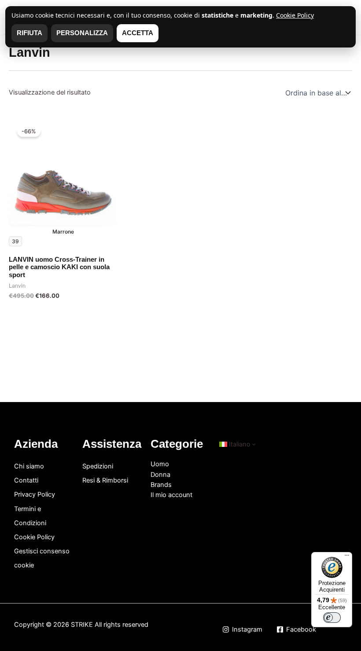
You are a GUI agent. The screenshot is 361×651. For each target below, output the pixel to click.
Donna (160, 475)
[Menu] (347, 557)
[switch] (332, 617)
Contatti (26, 480)
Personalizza (82, 33)
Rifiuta (29, 33)
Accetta (137, 33)
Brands (161, 485)
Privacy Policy (34, 494)
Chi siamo (29, 466)
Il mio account (171, 495)
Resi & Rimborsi (105, 480)
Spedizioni (97, 466)
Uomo (160, 464)
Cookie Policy (34, 537)
